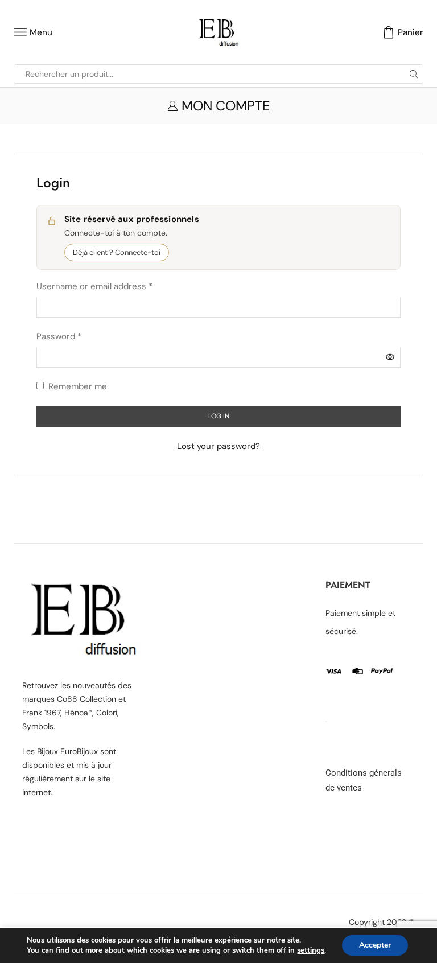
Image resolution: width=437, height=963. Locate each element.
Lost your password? (218, 446)
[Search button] (414, 74)
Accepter (375, 945)
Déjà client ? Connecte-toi (116, 252)
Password (58, 335)
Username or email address (94, 285)
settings (310, 950)
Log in (218, 416)
